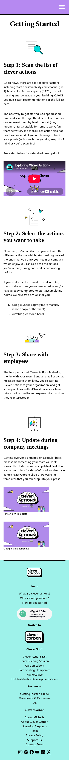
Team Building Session (34, 661)
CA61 (57, 95)
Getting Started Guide (34, 694)
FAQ (34, 703)
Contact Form (35, 744)
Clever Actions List (35, 657)
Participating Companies (34, 670)
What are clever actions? (34, 594)
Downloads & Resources (34, 698)
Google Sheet (21, 305)
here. (7, 104)
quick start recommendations (28, 100)
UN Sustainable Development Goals (35, 679)
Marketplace (35, 675)
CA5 (39, 470)
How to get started (34, 603)
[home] (4, 7)
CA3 (32, 389)
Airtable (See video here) (28, 314)
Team (34, 731)
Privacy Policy (34, 735)
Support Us (34, 740)
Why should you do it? (34, 598)
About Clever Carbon (34, 722)
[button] (62, 7)
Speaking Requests (34, 726)
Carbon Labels (34, 666)
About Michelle (34, 717)
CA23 (46, 91)
